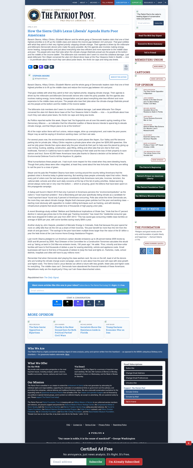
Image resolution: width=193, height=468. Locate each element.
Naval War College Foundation (71, 411)
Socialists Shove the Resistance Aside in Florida (90, 330)
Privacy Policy (104, 424)
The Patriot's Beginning (150, 167)
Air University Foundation (48, 411)
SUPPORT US (136, 2)
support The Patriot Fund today (47, 397)
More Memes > (159, 66)
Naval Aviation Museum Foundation (101, 411)
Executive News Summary (150, 44)
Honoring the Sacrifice (52, 407)
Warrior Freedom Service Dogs (75, 407)
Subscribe (122, 290)
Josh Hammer (59, 324)
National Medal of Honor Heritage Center (79, 404)
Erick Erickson (34, 324)
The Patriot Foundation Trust (150, 187)
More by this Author (118, 77)
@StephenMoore (41, 79)
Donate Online (132, 392)
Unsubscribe (131, 383)
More (67, 354)
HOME (74, 2)
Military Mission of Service (83, 402)
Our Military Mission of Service (150, 196)
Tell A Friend (150, 52)
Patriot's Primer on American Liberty (150, 177)
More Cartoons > (157, 79)
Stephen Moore (41, 75)
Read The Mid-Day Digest (150, 35)
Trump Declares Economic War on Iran (115, 330)
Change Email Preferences (137, 378)
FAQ (68, 424)
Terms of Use (90, 424)
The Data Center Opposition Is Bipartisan (37, 330)
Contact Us (77, 424)
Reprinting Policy (120, 424)
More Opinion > (158, 160)
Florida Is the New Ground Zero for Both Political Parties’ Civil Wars (65, 331)
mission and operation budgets (92, 392)
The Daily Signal (51, 277)
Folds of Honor (85, 409)
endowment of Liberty (75, 385)
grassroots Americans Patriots (52, 392)
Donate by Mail (132, 396)
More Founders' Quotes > (154, 243)
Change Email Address (135, 373)
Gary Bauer (110, 324)
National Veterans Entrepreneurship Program (61, 409)
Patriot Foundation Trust (51, 402)
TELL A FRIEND (107, 2)
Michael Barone (86, 324)
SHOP (160, 2)
